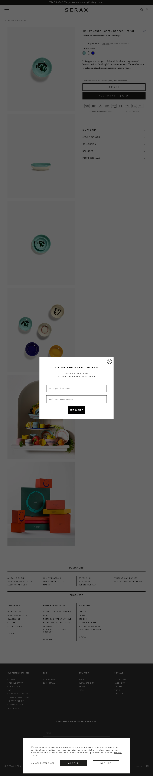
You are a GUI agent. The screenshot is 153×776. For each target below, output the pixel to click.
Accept (73, 763)
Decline (106, 763)
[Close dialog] (109, 361)
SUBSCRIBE (76, 410)
